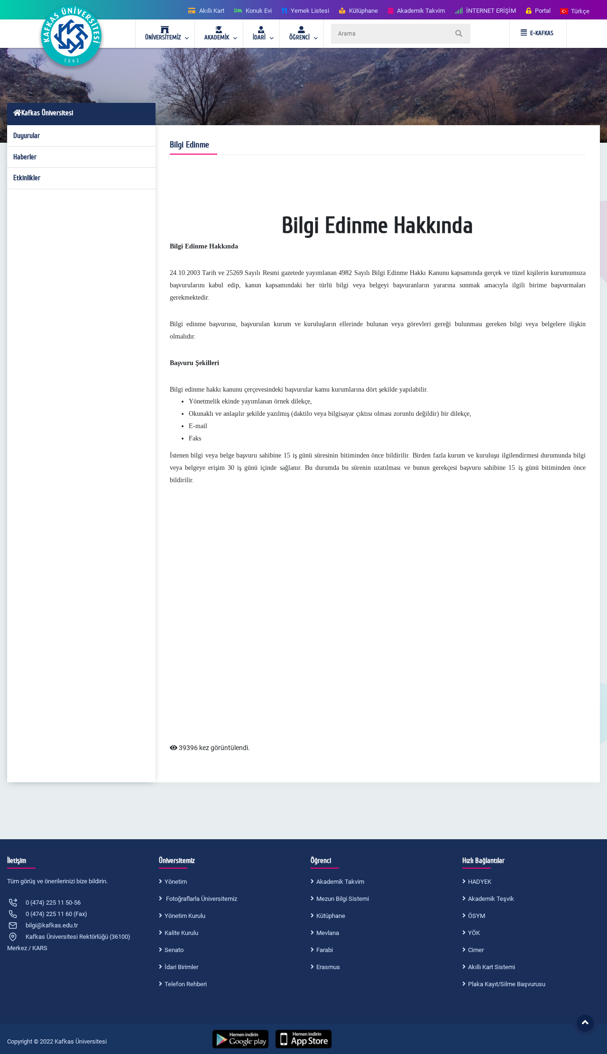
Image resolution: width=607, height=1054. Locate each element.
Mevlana (327, 932)
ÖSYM (476, 915)
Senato (174, 949)
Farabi (324, 949)
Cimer (476, 949)
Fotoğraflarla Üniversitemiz (201, 898)
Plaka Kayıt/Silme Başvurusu (506, 984)
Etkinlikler (26, 178)
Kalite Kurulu (181, 932)
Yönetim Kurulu (185, 915)
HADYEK (479, 881)
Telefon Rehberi (186, 984)
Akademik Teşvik (491, 898)
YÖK (474, 932)
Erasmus (328, 967)
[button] (575, 10)
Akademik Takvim (340, 881)
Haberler (25, 157)
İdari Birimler (181, 967)
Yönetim (176, 881)
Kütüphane (330, 915)
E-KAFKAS (541, 33)
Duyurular (26, 135)
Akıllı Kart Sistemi (491, 967)
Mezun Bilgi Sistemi (342, 898)
